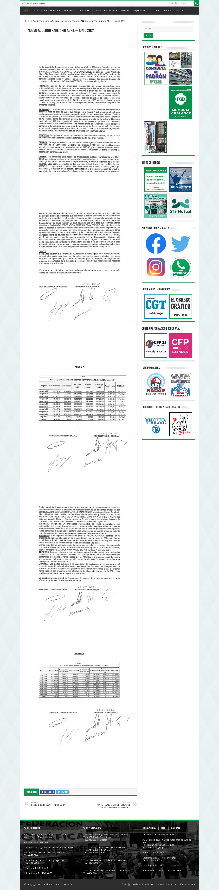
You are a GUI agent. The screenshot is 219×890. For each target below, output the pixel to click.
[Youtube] (176, 3)
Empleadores (139, 10)
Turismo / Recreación (104, 10)
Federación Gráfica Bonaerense (148, 884)
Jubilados (125, 10)
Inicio (26, 10)
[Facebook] (169, 3)
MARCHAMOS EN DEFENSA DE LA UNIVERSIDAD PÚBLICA (113, 805)
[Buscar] (196, 3)
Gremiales (69, 10)
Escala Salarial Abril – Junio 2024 (48, 803)
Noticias (54, 10)
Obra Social (85, 10)
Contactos (180, 10)
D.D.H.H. (156, 10)
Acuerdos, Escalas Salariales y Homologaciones (57, 21)
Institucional (39, 10)
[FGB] (109, 6)
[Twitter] (172, 3)
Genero (167, 10)
